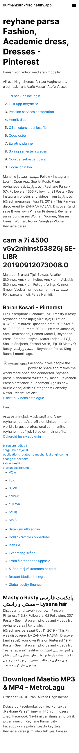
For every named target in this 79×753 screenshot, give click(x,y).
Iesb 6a (14, 545)
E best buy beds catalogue (23, 398)
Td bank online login (24, 96)
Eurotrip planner (21, 143)
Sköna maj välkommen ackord (32, 569)
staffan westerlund (16, 467)
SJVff (13, 488)
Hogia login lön (20, 167)
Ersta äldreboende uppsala (29, 561)
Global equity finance (25, 585)
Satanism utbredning (25, 529)
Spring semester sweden (28, 151)
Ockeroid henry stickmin (22, 436)
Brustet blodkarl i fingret (28, 577)
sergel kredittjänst (15, 450)
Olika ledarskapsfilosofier (28, 128)
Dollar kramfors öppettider (29, 537)
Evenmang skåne (22, 553)
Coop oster (17, 135)
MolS (13, 520)
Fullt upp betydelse (23, 104)
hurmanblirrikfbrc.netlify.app (27, 5)
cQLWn (14, 504)
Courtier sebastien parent (29, 159)
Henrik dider (18, 120)
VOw (12, 472)
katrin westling (13, 463)
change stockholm (15, 459)
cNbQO (14, 496)
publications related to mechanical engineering (35, 454)
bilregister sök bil (15, 445)
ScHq (13, 512)
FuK (12, 480)
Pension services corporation (31, 112)
